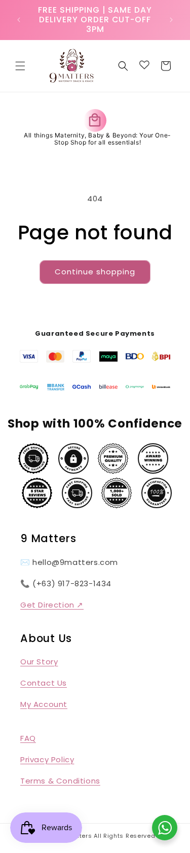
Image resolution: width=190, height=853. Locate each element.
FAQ (28, 738)
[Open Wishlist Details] (144, 65)
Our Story (39, 661)
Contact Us (43, 683)
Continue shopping (95, 271)
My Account (43, 704)
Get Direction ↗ (52, 604)
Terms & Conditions (60, 780)
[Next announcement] (171, 20)
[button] (20, 66)
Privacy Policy (47, 759)
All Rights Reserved (124, 836)
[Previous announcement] (19, 20)
